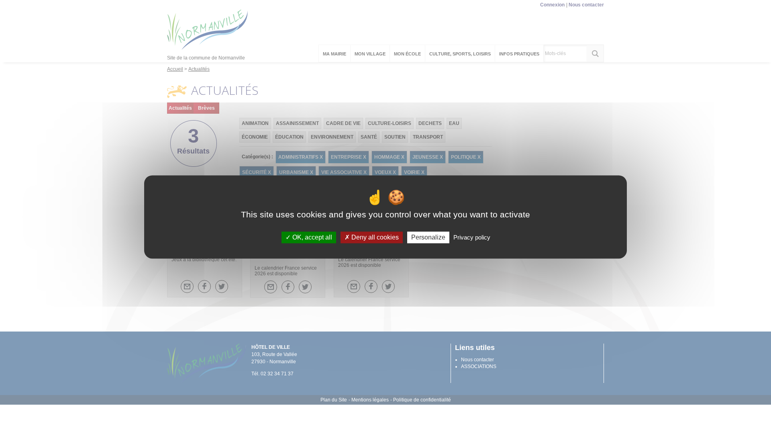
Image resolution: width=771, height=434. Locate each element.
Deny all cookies (374, 237)
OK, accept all (311, 237)
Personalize (428, 237)
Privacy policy (471, 237)
